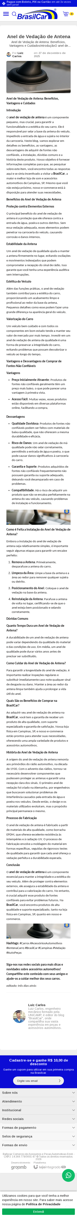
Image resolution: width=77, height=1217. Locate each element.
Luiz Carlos (18, 54)
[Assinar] (59, 1080)
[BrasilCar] (37, 14)
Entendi (38, 1211)
